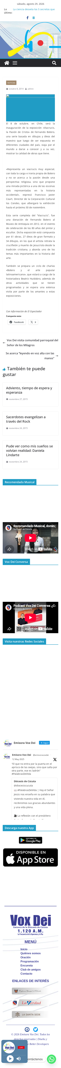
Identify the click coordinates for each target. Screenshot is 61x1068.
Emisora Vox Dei (21, 754)
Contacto (26, 973)
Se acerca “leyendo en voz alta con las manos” (30, 355)
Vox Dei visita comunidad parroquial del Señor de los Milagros (32, 342)
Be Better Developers (37, 1044)
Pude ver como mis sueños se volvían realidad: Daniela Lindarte (29, 450)
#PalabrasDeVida (21, 773)
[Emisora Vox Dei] (7, 63)
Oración (26, 957)
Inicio (24, 949)
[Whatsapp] (51, 1059)
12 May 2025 (18, 759)
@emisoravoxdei (41, 755)
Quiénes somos (31, 953)
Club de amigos (31, 969)
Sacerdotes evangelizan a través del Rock (26, 419)
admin (31, 88)
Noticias (11, 83)
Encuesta (27, 965)
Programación (30, 961)
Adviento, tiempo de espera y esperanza (29, 390)
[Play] (10, 1058)
